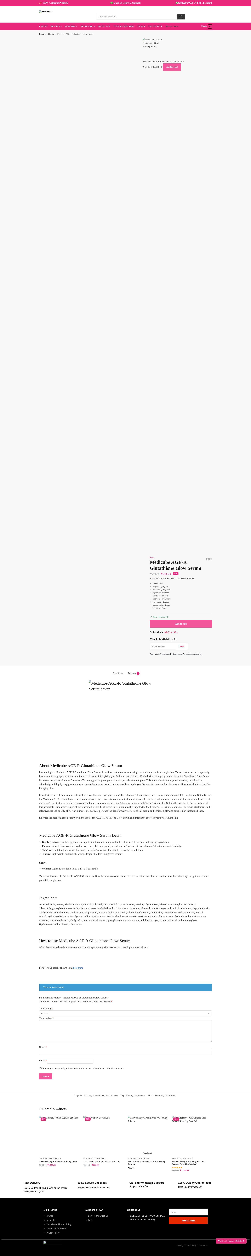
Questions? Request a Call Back (231, 1241)
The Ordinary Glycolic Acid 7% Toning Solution (146, 1163)
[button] (206, 26)
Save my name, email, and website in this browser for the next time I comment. (83, 1068)
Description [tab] (118, 673)
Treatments (55, 1158)
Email (43, 1060)
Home (41, 34)
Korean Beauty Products (103, 1096)
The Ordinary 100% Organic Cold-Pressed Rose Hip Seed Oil (189, 1163)
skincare (141, 1096)
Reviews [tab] (133, 673)
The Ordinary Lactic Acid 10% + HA (101, 1161)
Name (43, 1047)
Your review (46, 1018)
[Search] (181, 16)
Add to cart (172, 67)
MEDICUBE (170, 1096)
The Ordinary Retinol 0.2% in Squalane (58, 1161)
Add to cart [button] (59, 1171)
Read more (147, 1174)
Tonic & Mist (144, 1158)
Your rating (46, 1008)
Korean (129, 1096)
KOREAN (159, 1096)
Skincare (50, 34)
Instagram (77, 967)
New (116, 1096)
